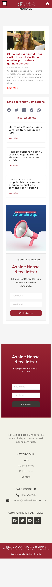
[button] (9, 110)
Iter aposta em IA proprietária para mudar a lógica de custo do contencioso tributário (25, 183)
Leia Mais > (13, 138)
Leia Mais (12, 88)
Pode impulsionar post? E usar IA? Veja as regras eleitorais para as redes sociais (25, 156)
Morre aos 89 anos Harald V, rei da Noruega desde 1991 (25, 130)
